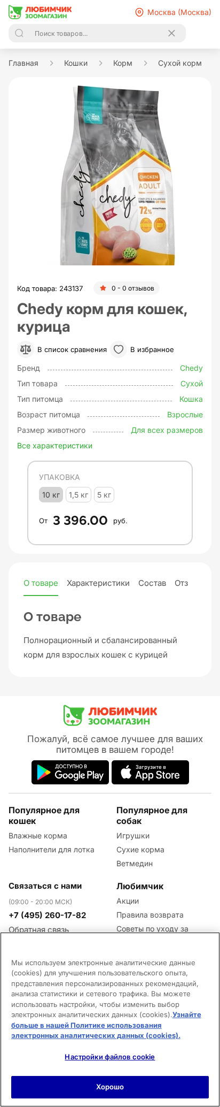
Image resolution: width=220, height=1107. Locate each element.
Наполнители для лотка (52, 849)
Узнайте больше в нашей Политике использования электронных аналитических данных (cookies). (106, 1025)
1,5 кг (78, 494)
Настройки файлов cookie (110, 1056)
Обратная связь (39, 930)
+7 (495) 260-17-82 (47, 915)
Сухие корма (140, 849)
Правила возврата (150, 914)
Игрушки (133, 835)
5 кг (104, 494)
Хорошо (110, 1086)
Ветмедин (134, 863)
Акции (127, 900)
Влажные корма (38, 835)
